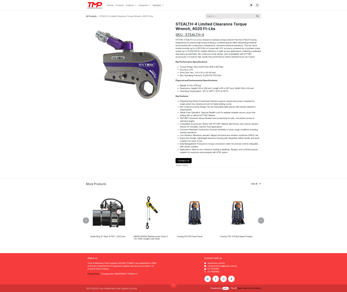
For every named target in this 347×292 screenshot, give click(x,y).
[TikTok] (231, 279)
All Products (91, 16)
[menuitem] (110, 5)
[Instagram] (223, 279)
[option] (173, 220)
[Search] (257, 16)
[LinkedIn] (207, 279)
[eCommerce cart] (251, 5)
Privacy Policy (93, 274)
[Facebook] (215, 279)
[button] (257, 5)
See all (254, 184)
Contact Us (183, 160)
